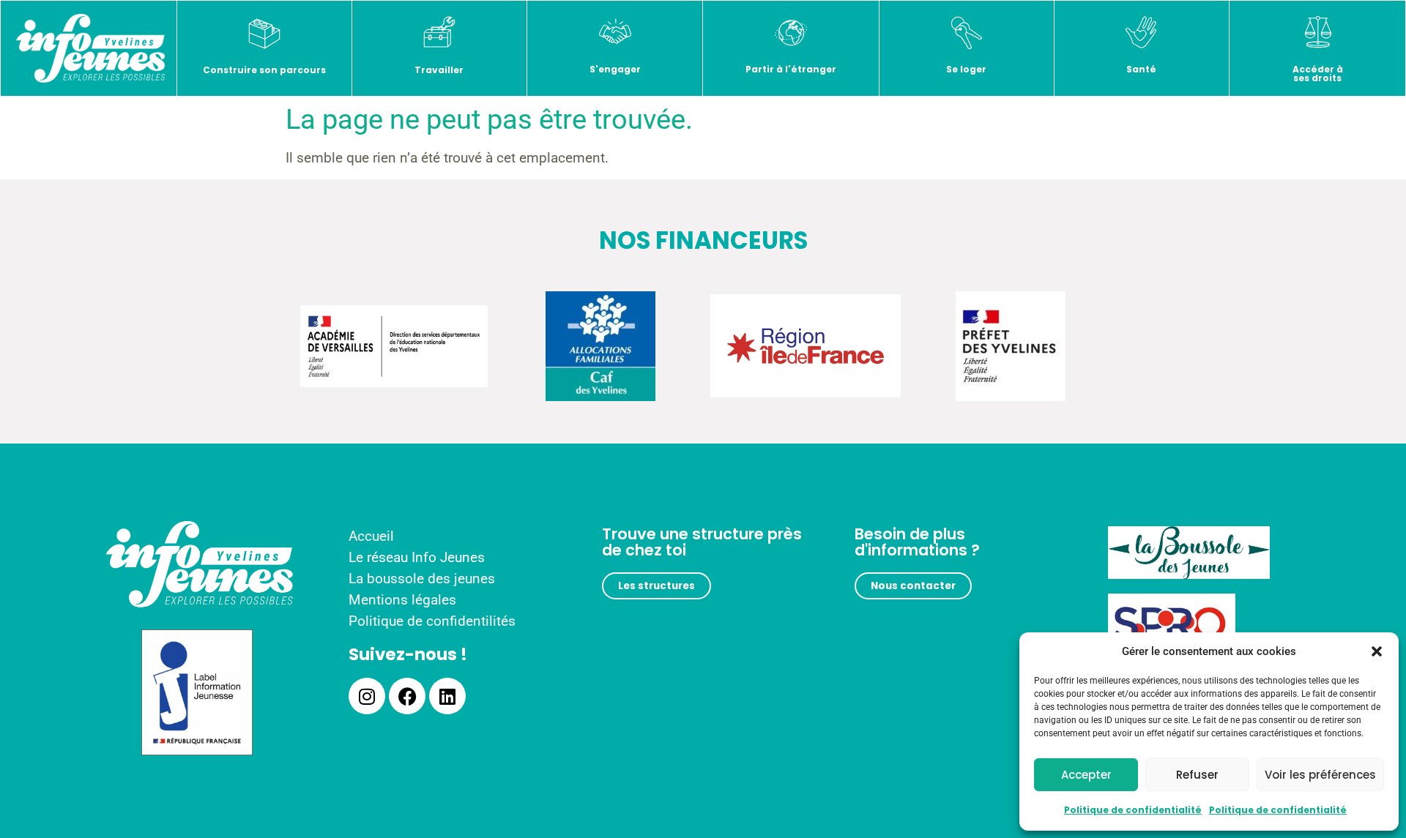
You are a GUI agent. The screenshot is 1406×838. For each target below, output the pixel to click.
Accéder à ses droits (1317, 73)
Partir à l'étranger (790, 69)
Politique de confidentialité (1133, 810)
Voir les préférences (1320, 774)
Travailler (439, 70)
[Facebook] (407, 696)
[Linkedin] (447, 696)
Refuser (1197, 774)
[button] (1376, 651)
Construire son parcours (264, 70)
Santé (1141, 69)
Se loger (966, 69)
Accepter (1086, 774)
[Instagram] (367, 696)
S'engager (615, 69)
